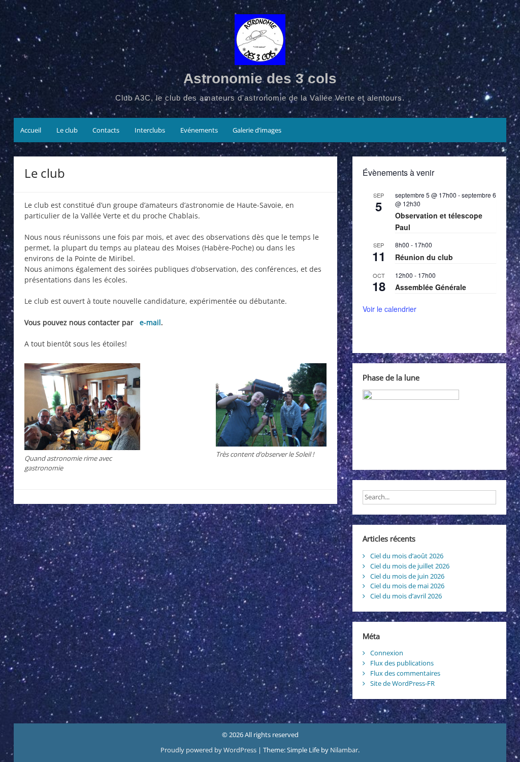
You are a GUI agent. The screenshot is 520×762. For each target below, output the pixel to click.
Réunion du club (424, 257)
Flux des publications (402, 663)
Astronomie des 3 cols (260, 78)
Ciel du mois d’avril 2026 (406, 595)
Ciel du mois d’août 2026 (406, 555)
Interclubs (150, 130)
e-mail (150, 322)
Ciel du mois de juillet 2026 (409, 565)
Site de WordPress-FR (402, 683)
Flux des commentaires (405, 673)
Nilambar (344, 749)
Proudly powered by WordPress (209, 749)
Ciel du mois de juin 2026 (407, 576)
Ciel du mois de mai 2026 (407, 585)
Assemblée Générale (430, 287)
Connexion (386, 652)
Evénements (199, 130)
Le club (67, 130)
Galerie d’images (257, 130)
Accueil (30, 130)
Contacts (105, 130)
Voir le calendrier (389, 309)
